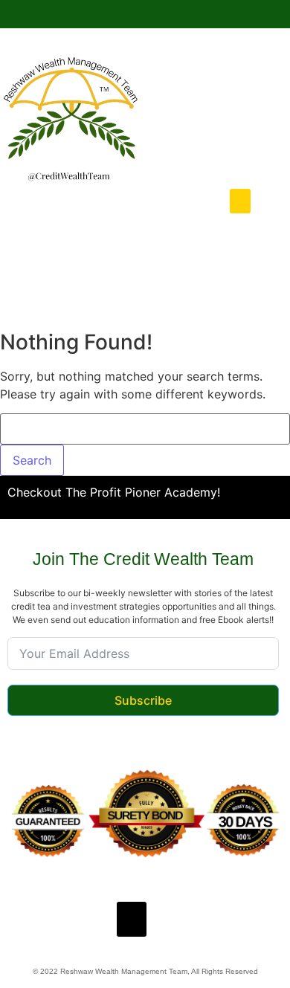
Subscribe (143, 700)
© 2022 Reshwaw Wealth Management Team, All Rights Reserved (145, 971)
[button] (240, 201)
